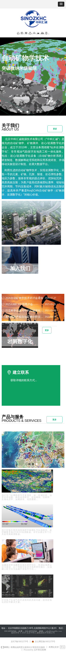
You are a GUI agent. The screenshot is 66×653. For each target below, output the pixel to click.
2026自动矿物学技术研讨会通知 (24, 298)
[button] (61, 4)
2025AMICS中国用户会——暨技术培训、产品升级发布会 (24, 304)
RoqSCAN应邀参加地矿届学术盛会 (24, 323)
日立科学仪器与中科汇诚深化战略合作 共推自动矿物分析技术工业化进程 (24, 310)
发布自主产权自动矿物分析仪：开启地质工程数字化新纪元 (24, 316)
